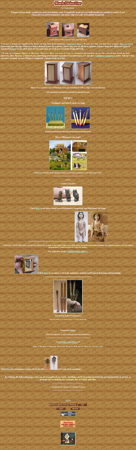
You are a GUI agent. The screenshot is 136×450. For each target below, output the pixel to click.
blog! (73, 330)
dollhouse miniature (105, 55)
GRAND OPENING (67, 342)
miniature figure (75, 44)
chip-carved (125, 44)
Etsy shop (99, 346)
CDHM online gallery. (77, 251)
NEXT (68, 400)
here (14, 49)
